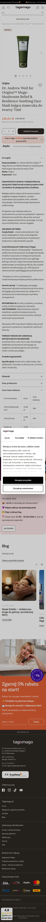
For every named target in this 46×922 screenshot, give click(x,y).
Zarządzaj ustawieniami (23, 488)
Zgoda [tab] (7, 438)
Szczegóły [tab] (19, 438)
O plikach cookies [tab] (35, 438)
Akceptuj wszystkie (23, 480)
